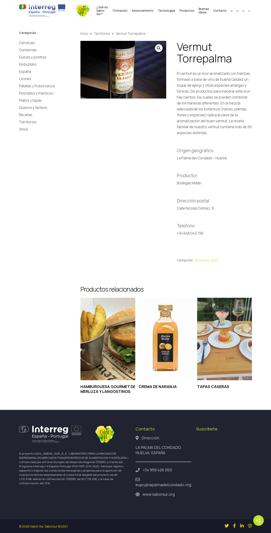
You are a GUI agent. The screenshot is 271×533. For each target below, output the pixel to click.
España (25, 71)
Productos (187, 10)
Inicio (84, 33)
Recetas (25, 114)
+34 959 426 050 (157, 469)
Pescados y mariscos (36, 93)
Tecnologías (166, 10)
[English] (231, 10)
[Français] (237, 10)
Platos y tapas (30, 100)
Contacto (220, 10)
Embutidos (28, 64)
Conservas (28, 49)
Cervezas (27, 42)
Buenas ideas (204, 10)
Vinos (23, 129)
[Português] (243, 10)
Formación (120, 10)
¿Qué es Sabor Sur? (102, 11)
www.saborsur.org (158, 494)
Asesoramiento (142, 10)
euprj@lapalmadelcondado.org (163, 484)
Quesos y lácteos (33, 107)
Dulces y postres (32, 57)
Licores (25, 78)
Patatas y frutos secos (37, 85)
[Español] (249, 10)
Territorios (27, 122)
